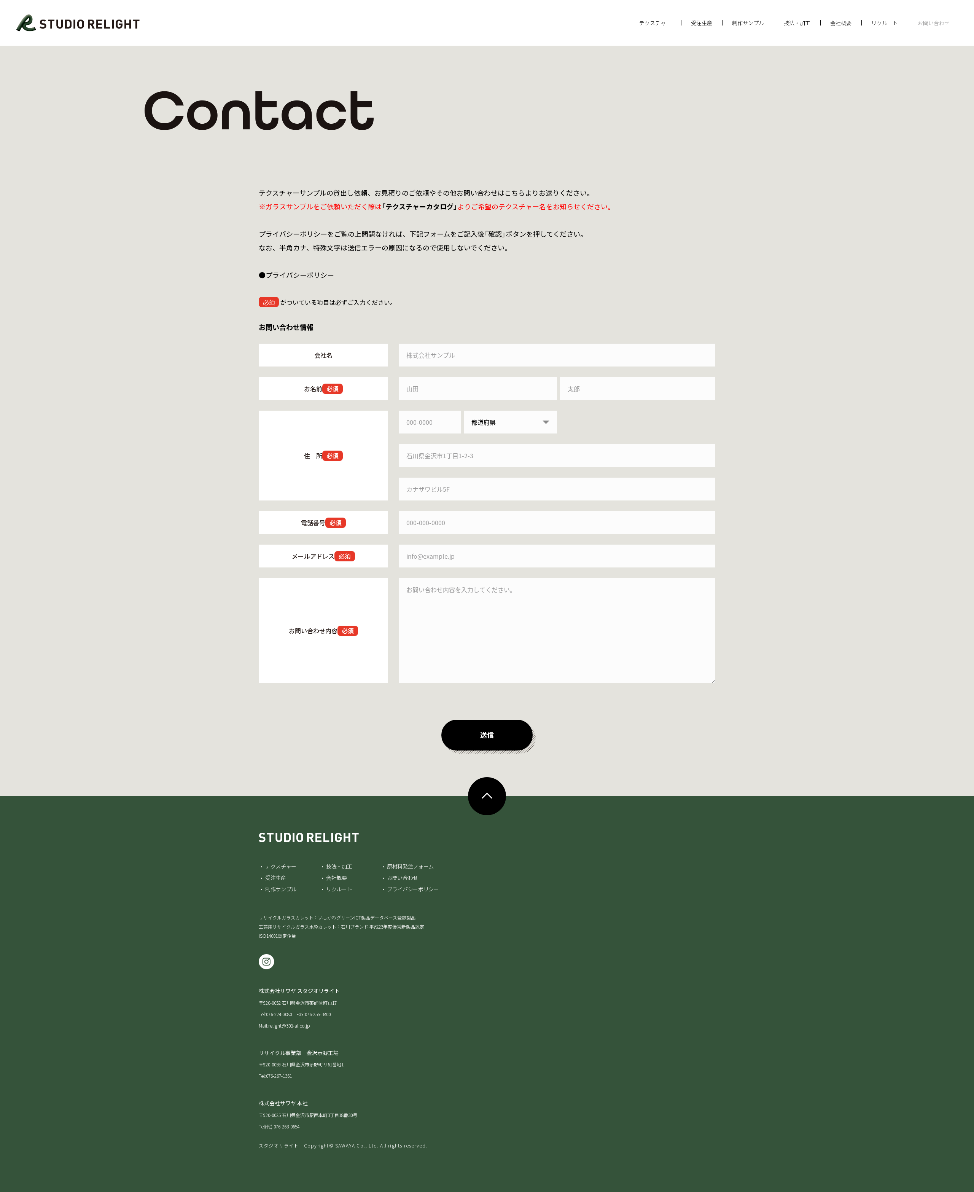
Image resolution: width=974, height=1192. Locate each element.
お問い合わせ (934, 23)
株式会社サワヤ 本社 (283, 1103)
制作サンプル (748, 23)
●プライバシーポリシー (296, 275)
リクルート (884, 23)
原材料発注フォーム (410, 866)
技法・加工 (797, 23)
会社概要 (840, 23)
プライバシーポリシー (413, 889)
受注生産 (701, 23)
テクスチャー (655, 23)
